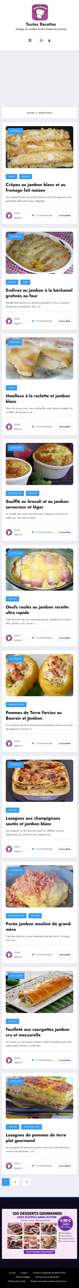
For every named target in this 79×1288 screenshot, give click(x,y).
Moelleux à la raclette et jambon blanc (38, 398)
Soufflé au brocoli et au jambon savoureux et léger (37, 504)
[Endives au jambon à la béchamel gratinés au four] (39, 252)
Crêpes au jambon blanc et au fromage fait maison (36, 187)
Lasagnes (12, 810)
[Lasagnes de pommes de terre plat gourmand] (39, 1097)
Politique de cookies (16, 1281)
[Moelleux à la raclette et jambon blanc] (39, 358)
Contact (24, 1272)
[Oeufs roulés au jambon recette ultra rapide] (39, 569)
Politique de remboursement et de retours (49, 1281)
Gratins (12, 282)
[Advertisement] (39, 78)
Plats (25, 282)
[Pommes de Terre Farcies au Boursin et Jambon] (39, 675)
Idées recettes (14, 493)
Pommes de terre (16, 704)
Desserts (25, 176)
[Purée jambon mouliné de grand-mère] (39, 886)
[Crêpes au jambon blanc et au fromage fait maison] (39, 147)
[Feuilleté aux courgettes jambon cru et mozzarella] (39, 991)
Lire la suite (64, 215)
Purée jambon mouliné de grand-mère (38, 926)
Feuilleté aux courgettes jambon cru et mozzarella (37, 1032)
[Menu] (30, 40)
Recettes (33, 493)
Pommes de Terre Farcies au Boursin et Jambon (34, 715)
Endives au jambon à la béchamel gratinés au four (39, 293)
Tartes (11, 388)
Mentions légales (23, 1277)
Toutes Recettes (41, 24)
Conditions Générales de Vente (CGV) (49, 1272)
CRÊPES (11, 176)
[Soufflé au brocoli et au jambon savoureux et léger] (39, 463)
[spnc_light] (50, 41)
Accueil (12, 1272)
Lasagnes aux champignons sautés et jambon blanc (33, 821)
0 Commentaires (44, 215)
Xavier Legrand (18, 215)
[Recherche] (41, 40)
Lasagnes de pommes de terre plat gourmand (36, 1138)
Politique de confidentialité (47, 1277)
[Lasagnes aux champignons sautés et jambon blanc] (39, 780)
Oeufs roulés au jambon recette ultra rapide (37, 610)
